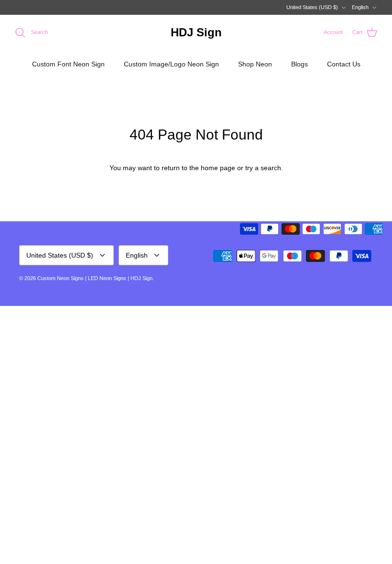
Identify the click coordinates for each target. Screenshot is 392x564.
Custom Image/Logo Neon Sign (171, 64)
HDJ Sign (141, 278)
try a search (263, 168)
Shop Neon (255, 64)
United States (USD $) (312, 7)
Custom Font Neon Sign (68, 64)
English (360, 7)
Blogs (299, 64)
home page (218, 168)
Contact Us (343, 64)
